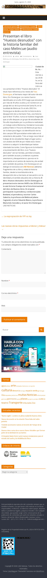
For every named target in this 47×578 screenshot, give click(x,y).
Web (3, 305)
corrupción (31, 386)
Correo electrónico (9, 293)
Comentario (6, 249)
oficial (39, 395)
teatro (4, 402)
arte (13, 385)
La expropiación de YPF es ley (16, 216)
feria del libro (23, 59)
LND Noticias (28, 167)
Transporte (15, 402)
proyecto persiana (33, 399)
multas (22, 394)
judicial (13, 395)
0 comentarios (26, 56)
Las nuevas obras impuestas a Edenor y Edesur (23, 227)
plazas (24, 398)
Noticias (32, 394)
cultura (6, 390)
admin (17, 56)
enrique (23, 391)
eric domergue (14, 59)
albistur (8, 386)
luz (17, 395)
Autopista (19, 386)
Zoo (33, 403)
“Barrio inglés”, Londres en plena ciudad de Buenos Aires (21, 416)
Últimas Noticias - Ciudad (27, 26)
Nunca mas (32, 59)
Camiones (25, 386)
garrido (40, 391)
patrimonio (11, 399)
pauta (18, 399)
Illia (3, 395)
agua (3, 386)
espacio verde (31, 390)
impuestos (8, 395)
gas (43, 391)
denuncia (16, 390)
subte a (42, 399)
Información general (10, 26)
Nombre (5, 280)
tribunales (27, 403)
